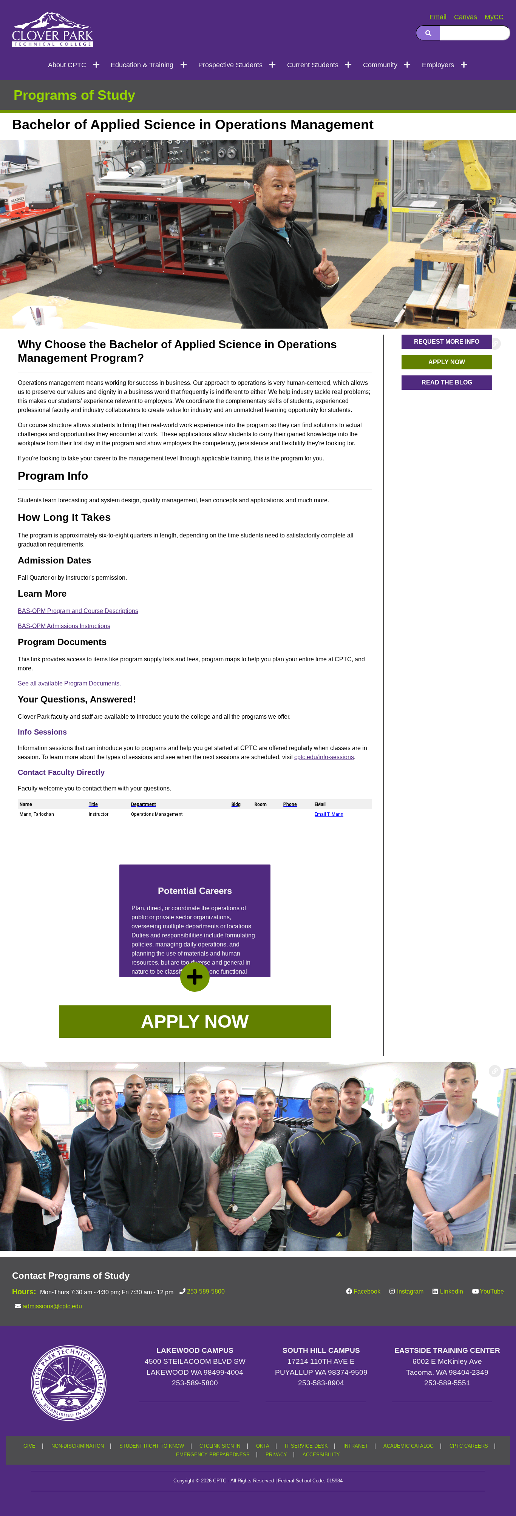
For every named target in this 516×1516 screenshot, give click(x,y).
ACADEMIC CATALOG (408, 1446)
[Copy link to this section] (495, 149)
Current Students (312, 65)
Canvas (465, 17)
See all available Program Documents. (69, 683)
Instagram (410, 1291)
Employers (438, 65)
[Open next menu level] (97, 65)
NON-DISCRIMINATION (77, 1446)
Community (380, 65)
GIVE (29, 1446)
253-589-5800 (206, 1291)
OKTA (262, 1446)
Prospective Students (230, 65)
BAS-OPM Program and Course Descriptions (78, 611)
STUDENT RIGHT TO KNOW (151, 1446)
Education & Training (142, 65)
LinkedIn (451, 1291)
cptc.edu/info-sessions (324, 757)
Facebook (367, 1291)
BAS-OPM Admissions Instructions (64, 626)
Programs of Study (74, 95)
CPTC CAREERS (469, 1446)
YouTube (492, 1291)
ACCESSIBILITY (321, 1454)
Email (437, 17)
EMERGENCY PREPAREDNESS (213, 1454)
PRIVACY (276, 1454)
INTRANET (355, 1446)
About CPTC (67, 65)
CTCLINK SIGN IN (219, 1446)
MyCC (494, 17)
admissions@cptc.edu (52, 1306)
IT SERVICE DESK (306, 1446)
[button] (195, 1021)
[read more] (195, 977)
